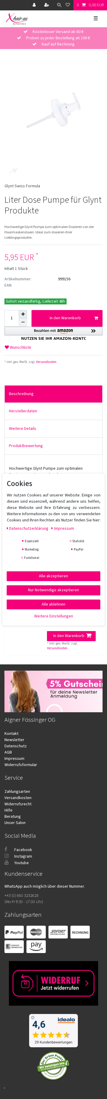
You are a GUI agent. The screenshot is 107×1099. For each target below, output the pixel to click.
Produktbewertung (26, 446)
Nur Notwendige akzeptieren (53, 590)
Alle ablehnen (53, 604)
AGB (8, 752)
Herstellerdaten (23, 411)
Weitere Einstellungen (53, 616)
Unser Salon (15, 823)
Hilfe (8, 810)
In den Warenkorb (65, 318)
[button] (53, 333)
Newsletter (14, 740)
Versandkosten (45, 362)
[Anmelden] (34, 5)
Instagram (22, 856)
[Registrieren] (47, 5)
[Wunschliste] (67, 5)
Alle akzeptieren (53, 576)
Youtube (21, 863)
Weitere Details (22, 429)
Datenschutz (15, 746)
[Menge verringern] (23, 322)
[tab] (53, 394)
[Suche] (57, 5)
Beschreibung (21, 394)
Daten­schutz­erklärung (29, 528)
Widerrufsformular (20, 765)
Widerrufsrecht (18, 804)
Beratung (12, 817)
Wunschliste (20, 347)
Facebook (22, 850)
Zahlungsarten (17, 792)
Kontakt (11, 734)
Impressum (14, 759)
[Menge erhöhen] (23, 314)
